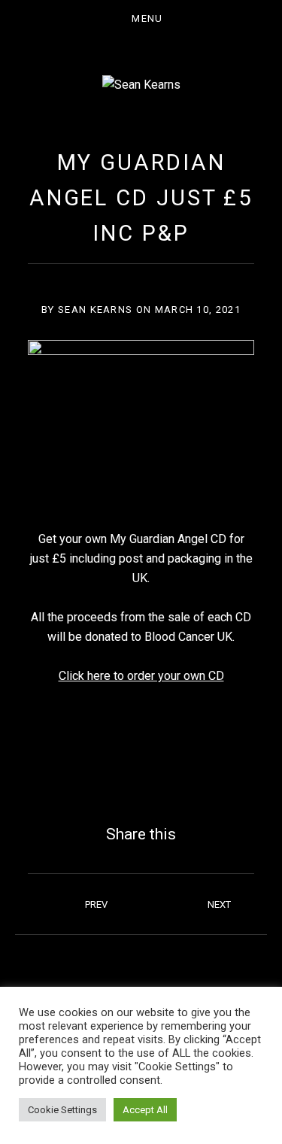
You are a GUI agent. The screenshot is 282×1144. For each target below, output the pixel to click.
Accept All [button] (145, 1109)
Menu (147, 18)
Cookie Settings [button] (62, 1109)
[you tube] (172, 970)
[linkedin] (234, 970)
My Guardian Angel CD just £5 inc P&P (141, 198)
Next (219, 904)
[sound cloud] (110, 970)
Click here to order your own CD (141, 676)
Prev (96, 904)
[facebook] (49, 970)
